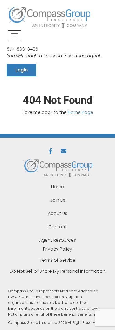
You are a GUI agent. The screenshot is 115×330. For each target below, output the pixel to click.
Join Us (57, 200)
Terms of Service (57, 260)
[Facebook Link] (52, 151)
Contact (57, 227)
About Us (57, 213)
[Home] (57, 168)
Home (57, 187)
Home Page (80, 112)
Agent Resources (57, 240)
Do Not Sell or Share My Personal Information (58, 271)
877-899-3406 (22, 49)
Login (21, 70)
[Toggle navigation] (14, 35)
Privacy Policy (57, 249)
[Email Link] (64, 151)
